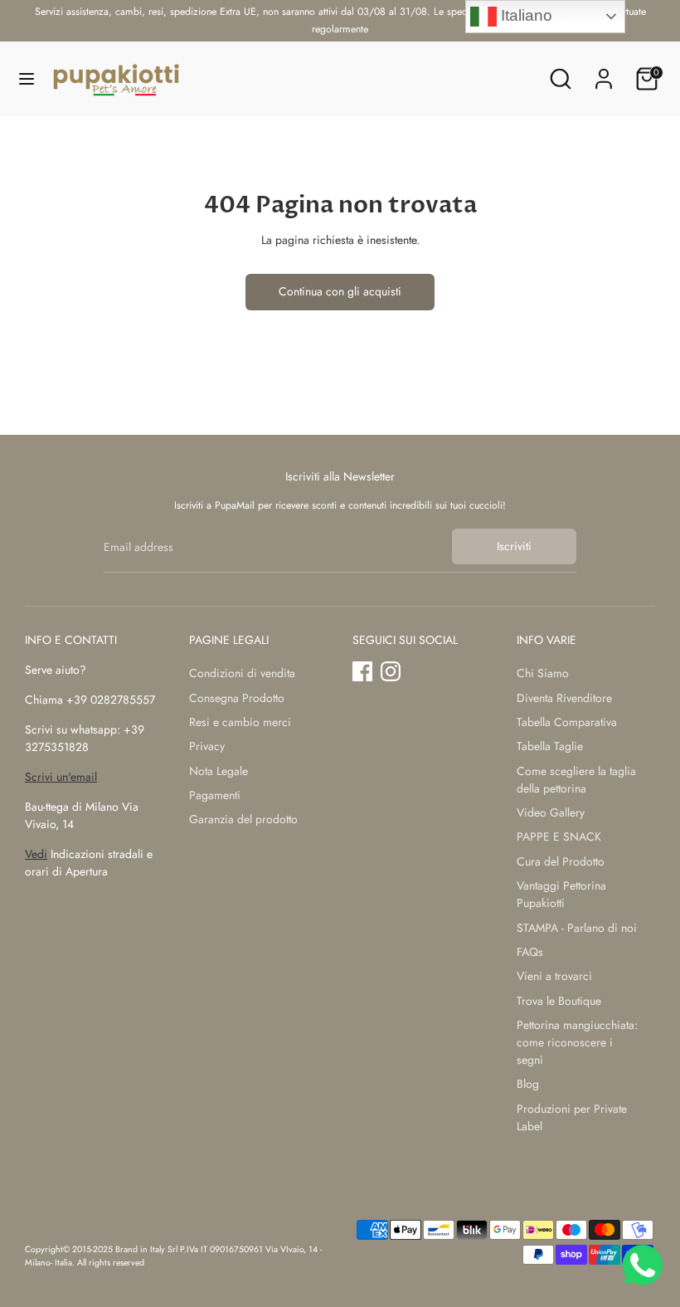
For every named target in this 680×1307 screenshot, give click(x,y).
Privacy (207, 746)
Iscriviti (514, 546)
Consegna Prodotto (236, 698)
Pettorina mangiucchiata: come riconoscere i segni (577, 1042)
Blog (528, 1083)
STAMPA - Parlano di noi (577, 927)
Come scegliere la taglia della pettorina (576, 780)
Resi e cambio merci (240, 722)
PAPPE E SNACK (559, 836)
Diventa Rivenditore (564, 698)
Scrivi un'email (61, 776)
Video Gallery (551, 812)
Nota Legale (218, 771)
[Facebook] (362, 671)
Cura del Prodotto (561, 861)
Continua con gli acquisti (340, 291)
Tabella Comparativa (567, 722)
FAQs (530, 952)
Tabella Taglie (550, 746)
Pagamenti (214, 795)
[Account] (603, 70)
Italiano (524, 15)
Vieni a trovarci (554, 976)
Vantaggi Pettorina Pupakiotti (561, 894)
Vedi (36, 854)
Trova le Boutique (559, 1000)
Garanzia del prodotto (243, 819)
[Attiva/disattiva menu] (26, 78)
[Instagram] (391, 671)
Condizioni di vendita (242, 673)
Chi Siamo (543, 673)
